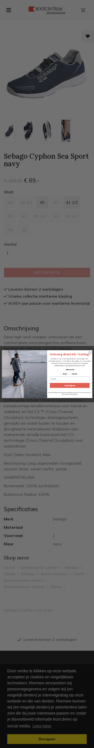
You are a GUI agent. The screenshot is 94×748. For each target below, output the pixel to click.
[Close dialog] (89, 352)
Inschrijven (69, 385)
